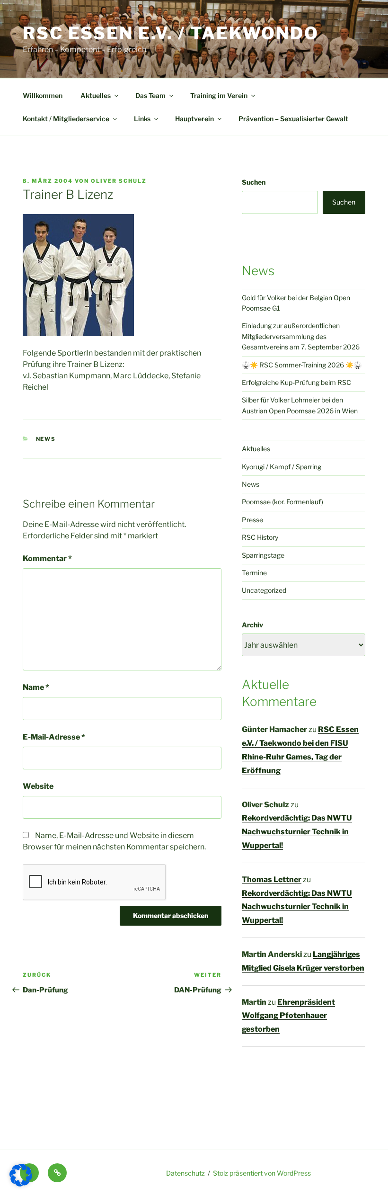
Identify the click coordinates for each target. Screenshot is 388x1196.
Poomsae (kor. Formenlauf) (282, 502)
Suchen (253, 182)
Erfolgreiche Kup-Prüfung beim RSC (296, 382)
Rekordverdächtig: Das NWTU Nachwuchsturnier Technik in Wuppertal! (297, 831)
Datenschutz (185, 1173)
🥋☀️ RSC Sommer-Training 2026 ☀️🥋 (302, 365)
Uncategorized (264, 590)
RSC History (260, 537)
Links (142, 119)
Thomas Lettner (271, 879)
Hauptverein (194, 119)
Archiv (252, 625)
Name (36, 687)
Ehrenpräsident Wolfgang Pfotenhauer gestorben (288, 1016)
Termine (254, 573)
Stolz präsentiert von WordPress (262, 1173)
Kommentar (47, 558)
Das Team (150, 95)
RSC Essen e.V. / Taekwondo (171, 33)
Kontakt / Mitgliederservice (66, 119)
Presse (252, 520)
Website (38, 786)
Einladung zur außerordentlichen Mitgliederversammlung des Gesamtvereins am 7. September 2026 (301, 336)
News (46, 439)
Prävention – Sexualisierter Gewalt (293, 119)
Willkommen (42, 95)
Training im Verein (218, 95)
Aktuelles (95, 95)
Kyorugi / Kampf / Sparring (281, 467)
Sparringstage (263, 555)
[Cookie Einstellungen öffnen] (20, 1183)
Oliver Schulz (119, 181)
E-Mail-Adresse (54, 736)
